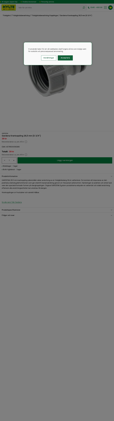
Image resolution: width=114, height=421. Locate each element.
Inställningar (48, 58)
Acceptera (65, 58)
